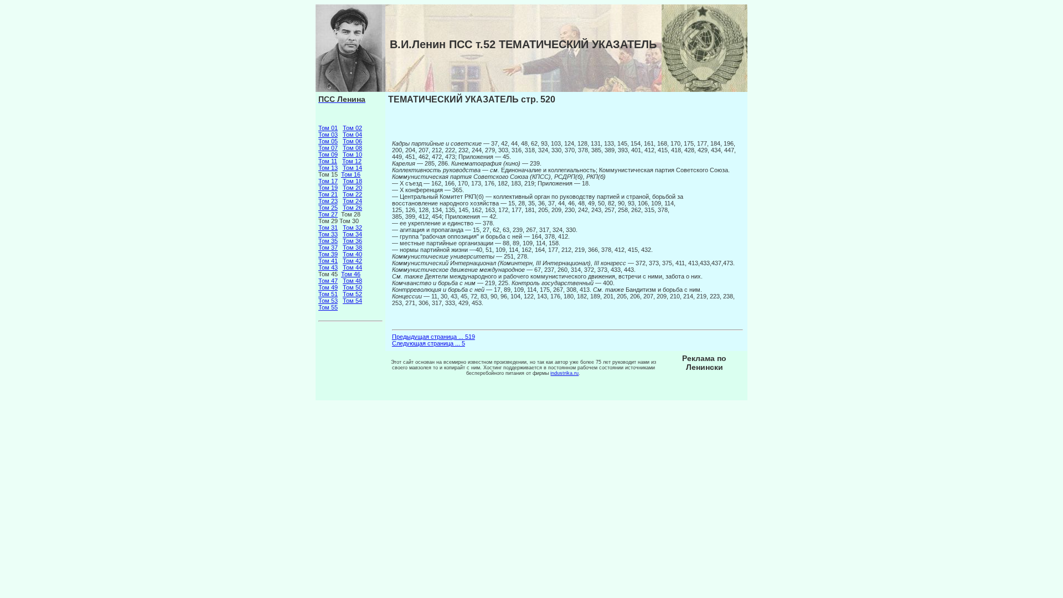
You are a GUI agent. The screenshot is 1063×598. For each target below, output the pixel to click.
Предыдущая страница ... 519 (433, 336)
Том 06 (352, 141)
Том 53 (328, 300)
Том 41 (328, 260)
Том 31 (328, 227)
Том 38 (352, 247)
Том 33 (328, 234)
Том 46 (350, 274)
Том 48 (352, 280)
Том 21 (328, 194)
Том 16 (350, 174)
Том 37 (328, 247)
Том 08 (352, 148)
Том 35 (328, 241)
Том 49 (328, 287)
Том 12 (352, 161)
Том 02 (352, 128)
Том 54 (352, 300)
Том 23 (328, 201)
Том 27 (328, 214)
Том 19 (328, 187)
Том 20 (352, 187)
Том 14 (352, 167)
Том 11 (327, 161)
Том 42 (352, 260)
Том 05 (328, 141)
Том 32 (352, 227)
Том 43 (328, 267)
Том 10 (352, 154)
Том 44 (352, 267)
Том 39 (328, 254)
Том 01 (328, 128)
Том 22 (352, 194)
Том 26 (352, 207)
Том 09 (328, 154)
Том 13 (328, 167)
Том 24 (352, 201)
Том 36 (352, 241)
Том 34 (352, 234)
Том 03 (328, 134)
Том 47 (328, 280)
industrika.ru (564, 373)
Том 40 (352, 254)
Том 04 (352, 134)
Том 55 (328, 307)
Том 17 (328, 181)
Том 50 (352, 287)
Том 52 (352, 294)
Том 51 (328, 294)
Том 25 (328, 207)
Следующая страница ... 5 (428, 343)
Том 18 (352, 181)
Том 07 (328, 148)
